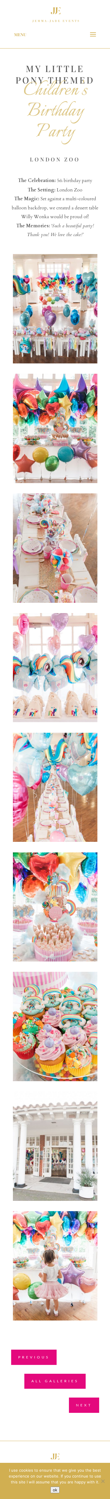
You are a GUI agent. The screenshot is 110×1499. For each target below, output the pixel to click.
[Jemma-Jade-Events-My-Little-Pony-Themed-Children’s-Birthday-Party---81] (55, 720)
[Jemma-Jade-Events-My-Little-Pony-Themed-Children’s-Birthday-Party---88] (55, 960)
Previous (34, 1357)
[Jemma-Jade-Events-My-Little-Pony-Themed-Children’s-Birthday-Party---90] (55, 1079)
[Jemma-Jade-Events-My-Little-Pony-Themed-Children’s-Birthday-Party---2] (55, 362)
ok (55, 1490)
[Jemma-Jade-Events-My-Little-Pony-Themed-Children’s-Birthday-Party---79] (55, 601)
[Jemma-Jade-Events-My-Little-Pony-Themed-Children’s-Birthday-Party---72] (55, 481)
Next (84, 1405)
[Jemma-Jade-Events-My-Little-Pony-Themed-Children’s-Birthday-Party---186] (55, 1319)
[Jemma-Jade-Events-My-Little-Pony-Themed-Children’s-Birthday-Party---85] (55, 840)
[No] (103, 1481)
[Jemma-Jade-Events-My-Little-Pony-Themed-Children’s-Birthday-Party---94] (55, 1199)
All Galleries (55, 1381)
